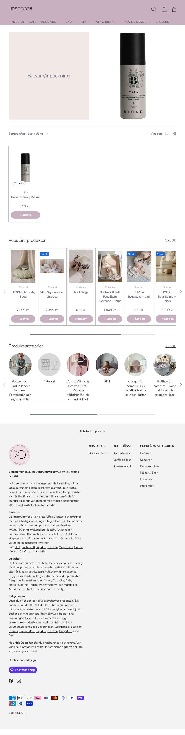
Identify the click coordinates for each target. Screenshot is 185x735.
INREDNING (48, 22)
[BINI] (107, 364)
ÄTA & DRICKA (105, 22)
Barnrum (145, 453)
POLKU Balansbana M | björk (168, 296)
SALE (32, 22)
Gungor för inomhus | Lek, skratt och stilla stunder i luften (135, 388)
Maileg (47, 580)
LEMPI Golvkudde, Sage (23, 294)
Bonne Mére (27, 631)
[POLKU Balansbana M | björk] (168, 266)
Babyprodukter (149, 466)
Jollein (24, 585)
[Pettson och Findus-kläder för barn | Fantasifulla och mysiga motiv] (20, 364)
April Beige (81, 292)
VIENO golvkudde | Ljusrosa (52, 294)
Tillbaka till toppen (91, 431)
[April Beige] (81, 266)
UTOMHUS (162, 22)
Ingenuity (36, 585)
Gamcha (52, 547)
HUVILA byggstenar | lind (138, 294)
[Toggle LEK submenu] (89, 22)
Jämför (20, 183)
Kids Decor (21, 713)
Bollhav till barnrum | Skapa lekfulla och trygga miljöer (164, 388)
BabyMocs (65, 631)
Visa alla (170, 241)
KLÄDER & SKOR (135, 22)
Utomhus (146, 479)
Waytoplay (50, 585)
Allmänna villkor (123, 466)
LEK (84, 22)
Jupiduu (41, 547)
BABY (69, 22)
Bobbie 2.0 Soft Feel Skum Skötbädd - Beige (110, 296)
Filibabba (58, 580)
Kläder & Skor (149, 473)
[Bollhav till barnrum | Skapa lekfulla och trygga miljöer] (164, 364)
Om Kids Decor (98, 453)
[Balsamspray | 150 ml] (25, 167)
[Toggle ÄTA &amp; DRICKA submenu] (118, 22)
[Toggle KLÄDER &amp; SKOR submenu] (149, 22)
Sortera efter (17, 134)
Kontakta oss (121, 453)
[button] (174, 9)
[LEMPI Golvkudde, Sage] (23, 266)
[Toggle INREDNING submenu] (59, 22)
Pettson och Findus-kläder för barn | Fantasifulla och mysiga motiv (20, 390)
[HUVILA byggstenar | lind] (139, 266)
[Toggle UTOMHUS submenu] (172, 22)
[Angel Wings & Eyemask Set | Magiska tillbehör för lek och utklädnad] (78, 364)
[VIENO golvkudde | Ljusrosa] (52, 266)
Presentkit (146, 486)
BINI (107, 381)
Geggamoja (62, 627)
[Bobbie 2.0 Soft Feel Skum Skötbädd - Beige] (110, 266)
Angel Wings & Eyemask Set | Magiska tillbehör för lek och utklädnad (78, 390)
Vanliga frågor (122, 460)
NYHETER (18, 22)
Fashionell (28, 547)
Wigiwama (66, 547)
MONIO (21, 551)
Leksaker (146, 460)
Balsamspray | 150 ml (25, 197)
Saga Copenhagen (42, 627)
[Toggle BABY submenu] (75, 22)
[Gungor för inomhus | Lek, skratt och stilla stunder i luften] (135, 364)
